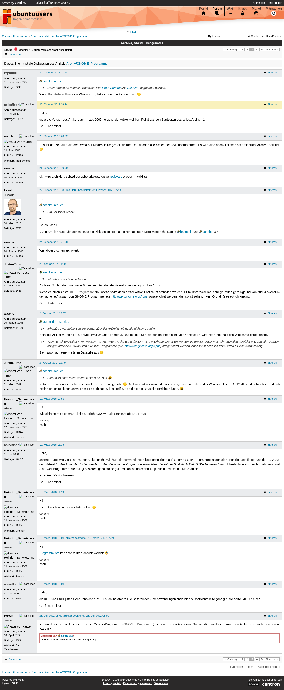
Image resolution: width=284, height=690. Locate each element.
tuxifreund (67, 636)
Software (133, 88)
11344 (19, 432)
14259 (19, 182)
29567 (19, 119)
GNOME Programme (138, 624)
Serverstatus (161, 683)
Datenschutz (130, 683)
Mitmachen (274, 8)
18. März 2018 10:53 (51, 398)
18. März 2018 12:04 (51, 584)
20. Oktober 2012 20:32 (53, 136)
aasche (48, 81)
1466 (18, 291)
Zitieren (272, 72)
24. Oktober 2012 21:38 (53, 242)
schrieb (58, 81)
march (8, 136)
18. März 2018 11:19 (51, 492)
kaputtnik (10, 73)
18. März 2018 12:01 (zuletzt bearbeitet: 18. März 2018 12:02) (76, 538)
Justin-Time (12, 264)
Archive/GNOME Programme (69, 36)
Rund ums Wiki (40, 36)
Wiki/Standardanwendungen (125, 460)
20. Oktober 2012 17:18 (53, 72)
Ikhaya (242, 8)
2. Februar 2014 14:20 (52, 264)
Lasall (8, 190)
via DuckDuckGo (272, 36)
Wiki (230, 8)
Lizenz (107, 683)
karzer (8, 616)
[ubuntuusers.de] (28, 17)
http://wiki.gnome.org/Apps (129, 297)
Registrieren (275, 3)
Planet (256, 8)
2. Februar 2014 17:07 (52, 313)
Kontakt (117, 683)
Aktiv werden (20, 36)
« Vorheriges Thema (241, 667)
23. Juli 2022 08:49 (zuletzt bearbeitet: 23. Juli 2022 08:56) (74, 615)
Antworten (15, 54)
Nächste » (272, 49)
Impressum (146, 683)
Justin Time (50, 322)
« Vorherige (231, 49)
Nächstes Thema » (269, 667)
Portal (203, 8)
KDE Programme (82, 292)
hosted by (8, 3)
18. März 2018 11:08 (51, 444)
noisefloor (11, 105)
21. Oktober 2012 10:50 (53, 168)
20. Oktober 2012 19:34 (53, 104)
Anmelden (259, 3)
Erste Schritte (111, 88)
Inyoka (20, 679)
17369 (19, 155)
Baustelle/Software (60, 94)
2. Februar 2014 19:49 (52, 362)
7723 (18, 228)
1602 (18, 640)
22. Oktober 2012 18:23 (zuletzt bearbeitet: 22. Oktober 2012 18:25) (80, 190)
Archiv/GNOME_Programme (86, 63)
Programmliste (49, 553)
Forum (217, 8)
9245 (18, 87)
